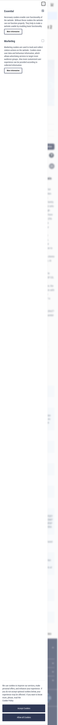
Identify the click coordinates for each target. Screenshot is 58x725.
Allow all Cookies (24, 717)
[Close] (43, 4)
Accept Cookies (24, 708)
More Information (13, 32)
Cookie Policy (7, 700)
